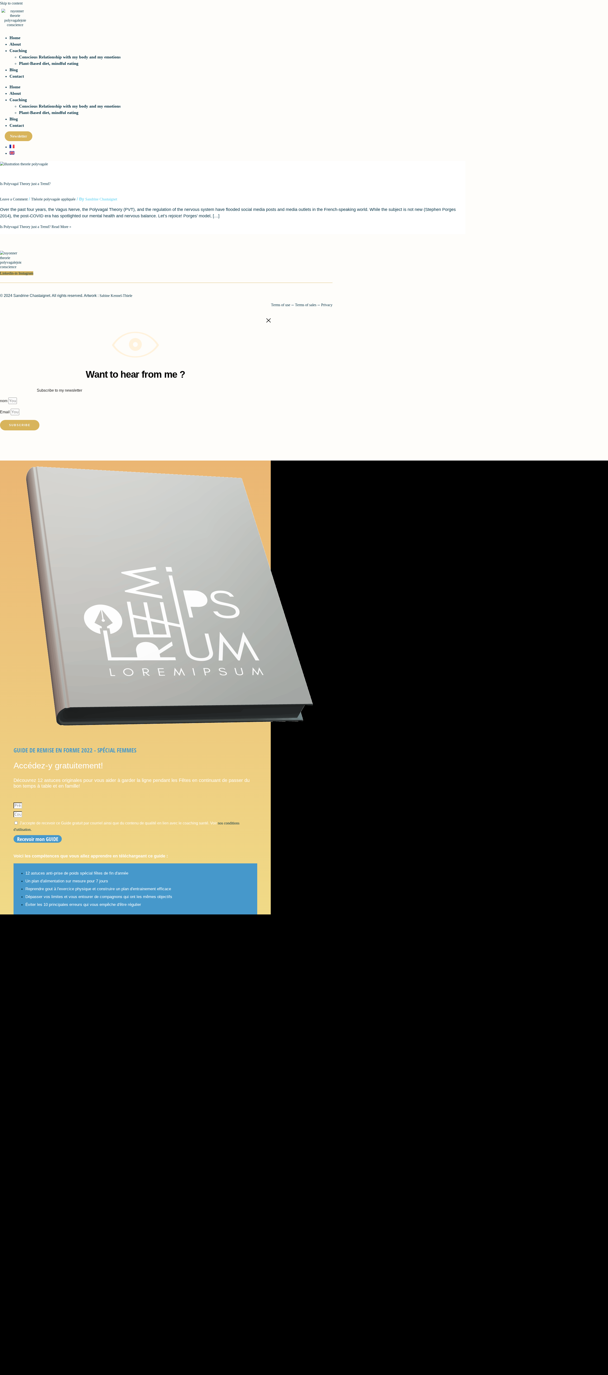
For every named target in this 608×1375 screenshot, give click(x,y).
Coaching (18, 50)
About (15, 44)
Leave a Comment (14, 199)
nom (4, 401)
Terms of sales (305, 305)
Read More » (35, 227)
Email (5, 412)
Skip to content (11, 3)
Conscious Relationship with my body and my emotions (70, 57)
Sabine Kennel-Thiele (116, 296)
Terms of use (280, 305)
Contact (17, 76)
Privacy (326, 305)
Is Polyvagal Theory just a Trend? (25, 184)
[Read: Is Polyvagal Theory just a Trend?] (24, 164)
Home (15, 37)
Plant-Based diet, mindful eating (48, 63)
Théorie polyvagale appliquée (53, 199)
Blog (14, 69)
